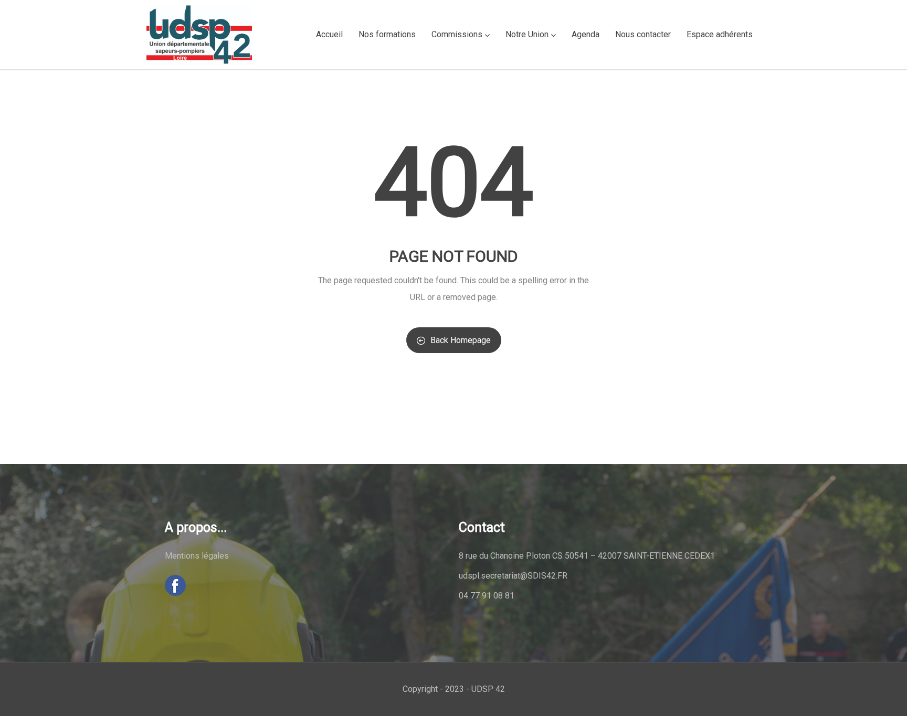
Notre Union (527, 34)
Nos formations (387, 34)
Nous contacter (643, 34)
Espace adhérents (720, 34)
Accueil (329, 34)
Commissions (456, 34)
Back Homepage (460, 340)
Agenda (585, 34)
